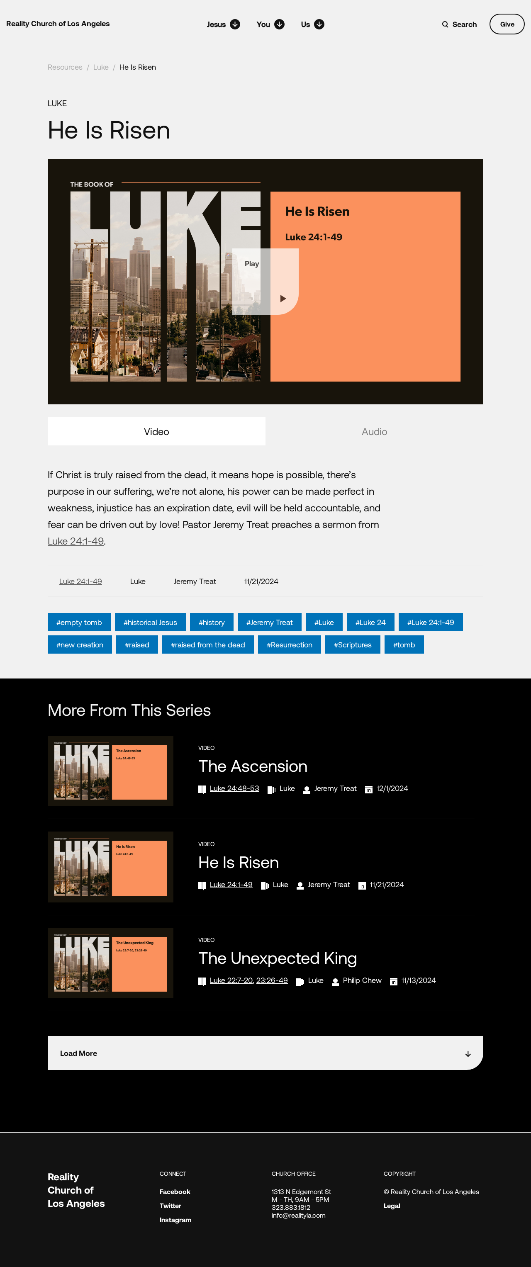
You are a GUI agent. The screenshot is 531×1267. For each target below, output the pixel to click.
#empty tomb (79, 622)
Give (507, 24)
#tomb (404, 644)
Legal (392, 1205)
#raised (137, 644)
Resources (65, 66)
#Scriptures (353, 644)
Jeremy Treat (335, 788)
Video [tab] (156, 431)
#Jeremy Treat (269, 622)
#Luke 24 (371, 622)
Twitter (170, 1205)
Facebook (175, 1191)
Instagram (175, 1219)
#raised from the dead (208, 644)
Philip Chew (362, 980)
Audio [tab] (374, 431)
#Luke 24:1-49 (430, 622)
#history (212, 622)
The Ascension (252, 765)
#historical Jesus (150, 622)
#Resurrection (289, 644)
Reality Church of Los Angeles (58, 23)
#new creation (79, 644)
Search (465, 24)
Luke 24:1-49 (76, 541)
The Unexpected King (277, 957)
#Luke (324, 622)
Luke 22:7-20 (231, 980)
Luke (101, 66)
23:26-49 (272, 980)
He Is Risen (137, 66)
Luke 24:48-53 (234, 788)
